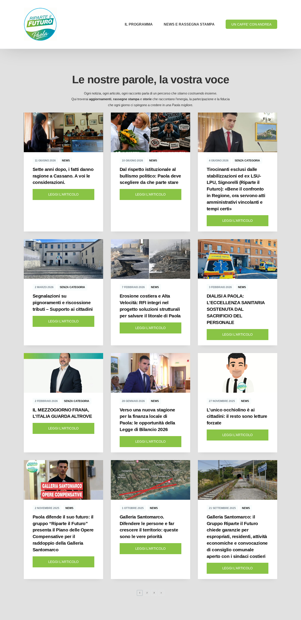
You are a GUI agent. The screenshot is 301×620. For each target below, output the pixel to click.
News (66, 160)
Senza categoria (247, 160)
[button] (63, 194)
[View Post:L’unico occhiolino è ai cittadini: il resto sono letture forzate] (237, 373)
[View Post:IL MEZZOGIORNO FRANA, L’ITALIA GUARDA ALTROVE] (63, 373)
